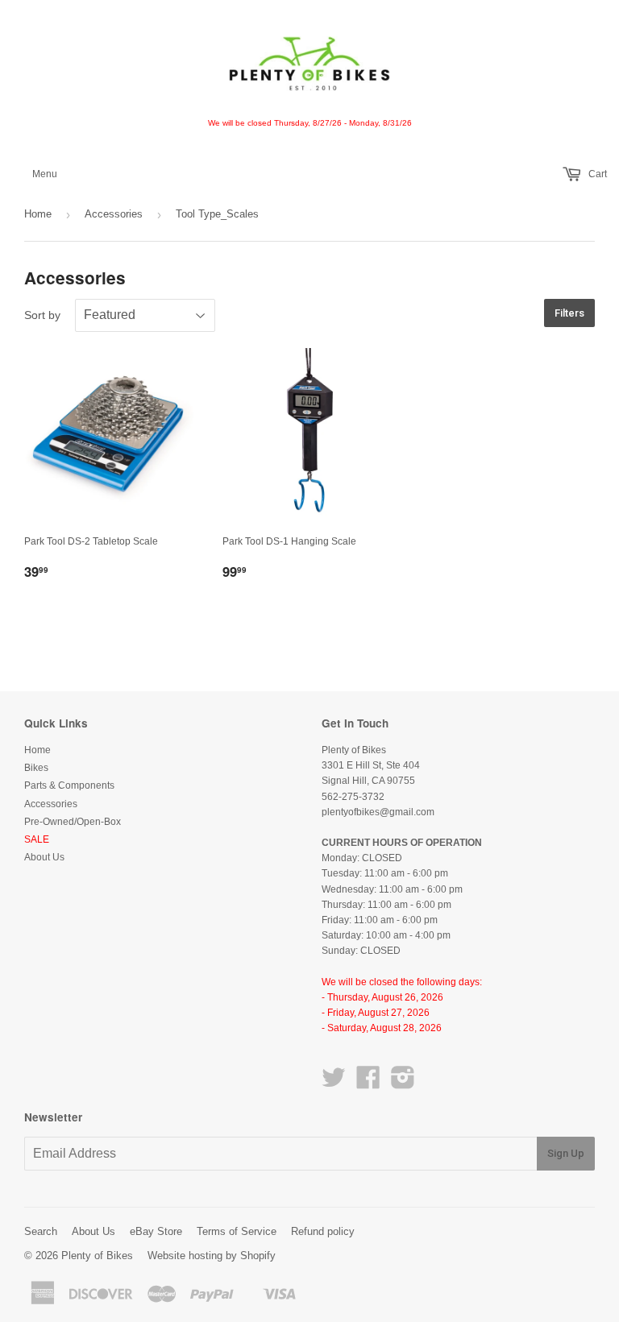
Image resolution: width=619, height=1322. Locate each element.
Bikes (36, 767)
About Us (44, 857)
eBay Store (156, 1231)
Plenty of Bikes (97, 1255)
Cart (596, 174)
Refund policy (323, 1231)
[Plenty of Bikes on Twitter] (334, 1083)
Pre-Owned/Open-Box (72, 821)
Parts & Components (69, 785)
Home (38, 214)
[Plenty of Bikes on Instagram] (403, 1083)
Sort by (42, 315)
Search (40, 1231)
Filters (569, 313)
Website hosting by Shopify (211, 1255)
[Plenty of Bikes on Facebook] (368, 1083)
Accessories (114, 214)
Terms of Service (236, 1231)
